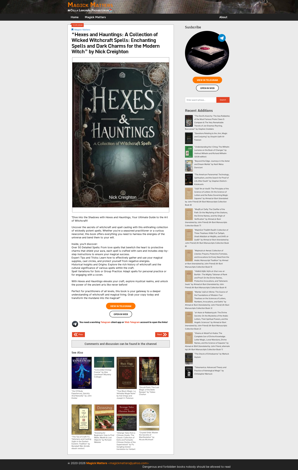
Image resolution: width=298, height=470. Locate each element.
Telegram (106, 322)
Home (75, 17)
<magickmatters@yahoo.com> (128, 463)
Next (160, 334)
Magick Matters (95, 17)
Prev (80, 334)
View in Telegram (120, 306)
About (223, 17)
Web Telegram (132, 322)
